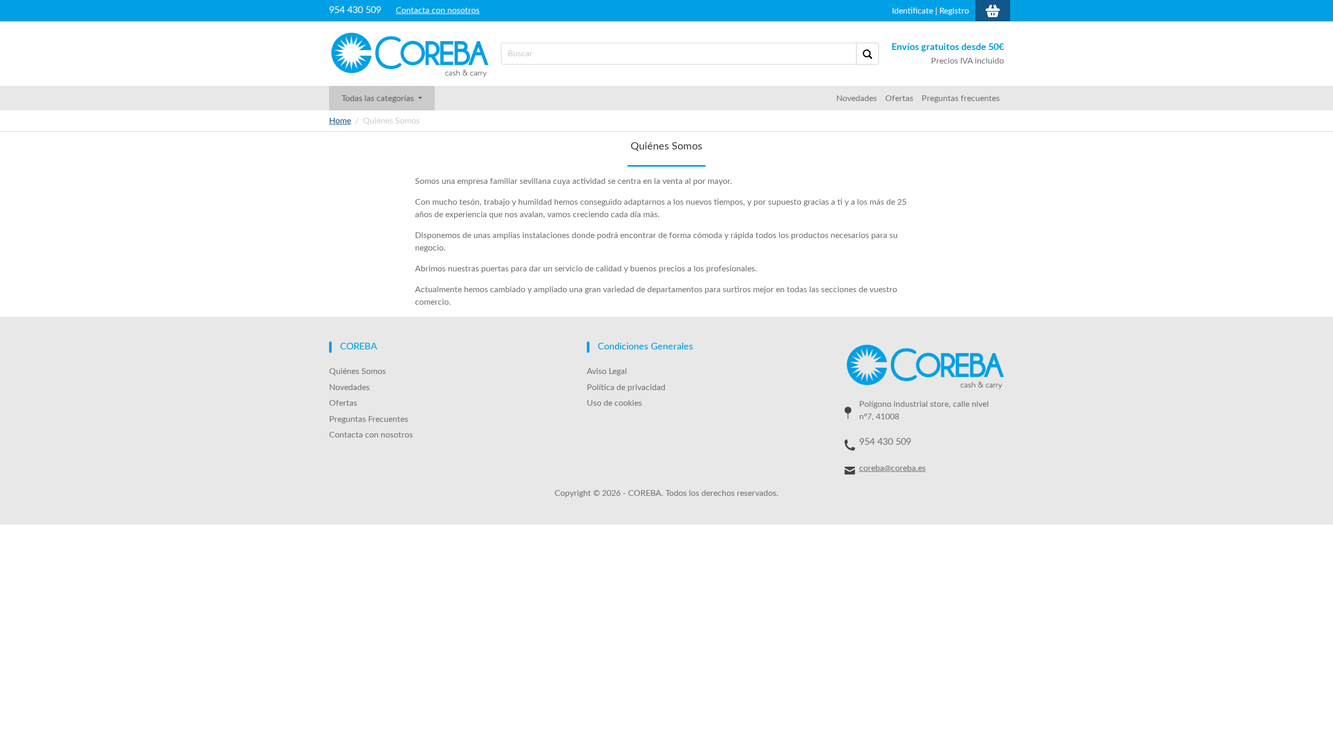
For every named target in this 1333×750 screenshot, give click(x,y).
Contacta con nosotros (438, 10)
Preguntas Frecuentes (368, 419)
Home (340, 121)
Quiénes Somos (357, 371)
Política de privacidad (626, 387)
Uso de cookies (614, 403)
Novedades (856, 98)
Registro (954, 11)
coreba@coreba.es (892, 468)
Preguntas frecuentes (961, 98)
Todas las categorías (379, 98)
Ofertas (899, 98)
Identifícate (912, 11)
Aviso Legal (607, 371)
